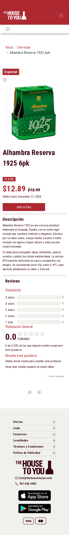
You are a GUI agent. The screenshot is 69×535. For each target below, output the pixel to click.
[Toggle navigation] (61, 15)
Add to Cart (24, 207)
